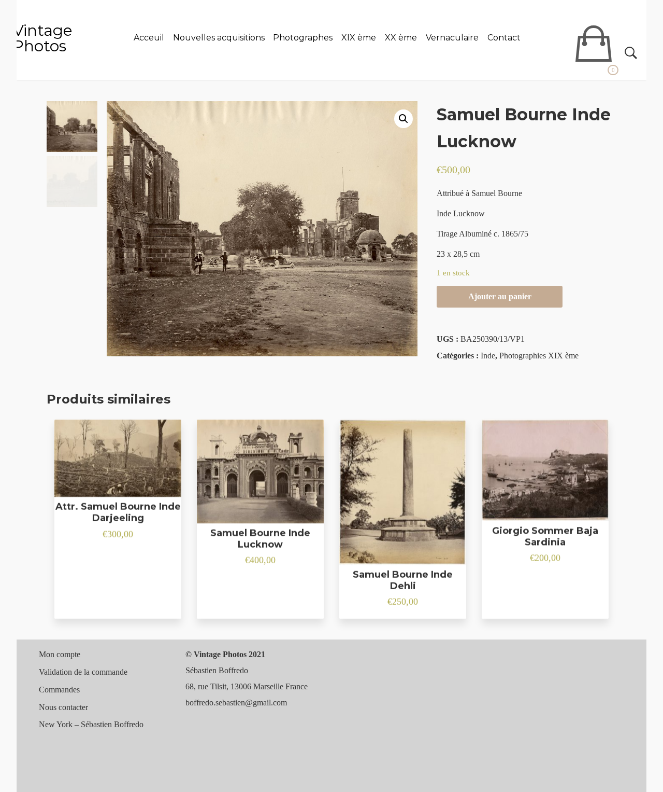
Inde (488, 355)
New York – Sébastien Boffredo (91, 724)
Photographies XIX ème (539, 355)
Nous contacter (63, 707)
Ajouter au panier (499, 296)
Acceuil (149, 38)
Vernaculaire (452, 38)
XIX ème (358, 38)
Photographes (303, 38)
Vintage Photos (43, 38)
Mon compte (59, 654)
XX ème (401, 38)
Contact (504, 38)
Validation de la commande (83, 672)
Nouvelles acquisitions (219, 38)
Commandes (59, 689)
